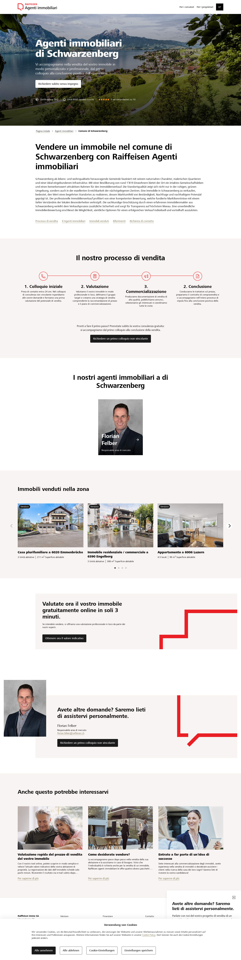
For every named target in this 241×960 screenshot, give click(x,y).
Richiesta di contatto (142, 221)
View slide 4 (126, 568)
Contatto (149, 916)
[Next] (229, 526)
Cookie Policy (148, 935)
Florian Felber (110, 439)
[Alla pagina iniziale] (37, 7)
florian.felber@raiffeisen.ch (70, 733)
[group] (46, 100)
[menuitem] (186, 6)
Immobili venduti (99, 221)
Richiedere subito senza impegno (58, 83)
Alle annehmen (44, 950)
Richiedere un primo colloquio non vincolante (120, 338)
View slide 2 (118, 568)
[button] (219, 6)
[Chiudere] (233, 897)
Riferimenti (119, 221)
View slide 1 (115, 568)
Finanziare (108, 916)
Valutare (64, 916)
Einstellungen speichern (139, 950)
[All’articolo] (50, 828)
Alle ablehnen (71, 950)
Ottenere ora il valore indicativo (64, 638)
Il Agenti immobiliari (73, 221)
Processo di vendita (46, 221)
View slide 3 (122, 568)
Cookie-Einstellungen (102, 950)
